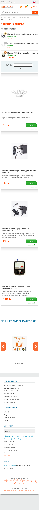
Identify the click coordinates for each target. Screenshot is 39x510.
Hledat (34, 13)
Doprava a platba (10, 393)
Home (3, 17)
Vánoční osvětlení (9, 480)
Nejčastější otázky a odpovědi (14, 385)
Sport (8, 17)
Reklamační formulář (11, 391)
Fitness (14, 17)
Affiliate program (10, 402)
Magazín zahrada (10, 417)
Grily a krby (33, 482)
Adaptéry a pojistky (7, 19)
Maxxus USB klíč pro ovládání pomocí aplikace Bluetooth (16, 288)
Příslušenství (23, 17)
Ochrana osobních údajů (12, 399)
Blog (5, 415)
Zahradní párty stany (23, 480)
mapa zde (7, 456)
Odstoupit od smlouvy (11, 388)
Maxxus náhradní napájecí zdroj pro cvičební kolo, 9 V (19, 172)
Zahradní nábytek (20, 484)
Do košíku (31, 125)
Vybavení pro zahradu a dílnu (18, 482)
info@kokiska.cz (9, 468)
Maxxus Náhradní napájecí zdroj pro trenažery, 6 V (15, 230)
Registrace (12, 2)
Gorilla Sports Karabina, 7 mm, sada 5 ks (17, 113)
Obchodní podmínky (11, 396)
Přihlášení (4, 2)
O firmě (6, 412)
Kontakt (6, 420)
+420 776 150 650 (10, 465)
